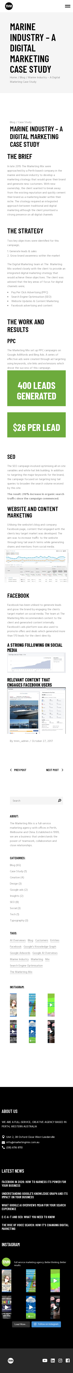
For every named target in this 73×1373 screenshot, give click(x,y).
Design (14, 884)
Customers (41, 940)
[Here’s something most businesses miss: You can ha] (51, 1005)
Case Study (25, 122)
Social (13, 908)
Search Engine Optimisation (26, 966)
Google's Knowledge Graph (40, 947)
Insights (14, 896)
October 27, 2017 (42, 741)
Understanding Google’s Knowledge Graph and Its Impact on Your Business (35, 1195)
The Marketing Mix (21, 972)
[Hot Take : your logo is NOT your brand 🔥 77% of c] (32, 1031)
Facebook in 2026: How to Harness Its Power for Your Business (34, 1183)
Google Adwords (20, 953)
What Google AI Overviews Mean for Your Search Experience (34, 1207)
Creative (15, 877)
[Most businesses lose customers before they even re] (13, 1005)
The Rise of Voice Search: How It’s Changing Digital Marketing (35, 1227)
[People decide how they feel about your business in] (32, 1005)
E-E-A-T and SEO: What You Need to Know (28, 1217)
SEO (12, 902)
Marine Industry (19, 959)
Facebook (15, 947)
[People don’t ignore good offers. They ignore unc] (51, 1031)
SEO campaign (21, 466)
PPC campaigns (48, 350)
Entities (54, 940)
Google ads (17, 890)
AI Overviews (18, 940)
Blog (22, 77)
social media (36, 614)
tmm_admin (21, 741)
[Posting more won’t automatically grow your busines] (13, 1031)
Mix (47, 959)
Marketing (37, 959)
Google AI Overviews (45, 953)
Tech (13, 914)
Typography (17, 920)
